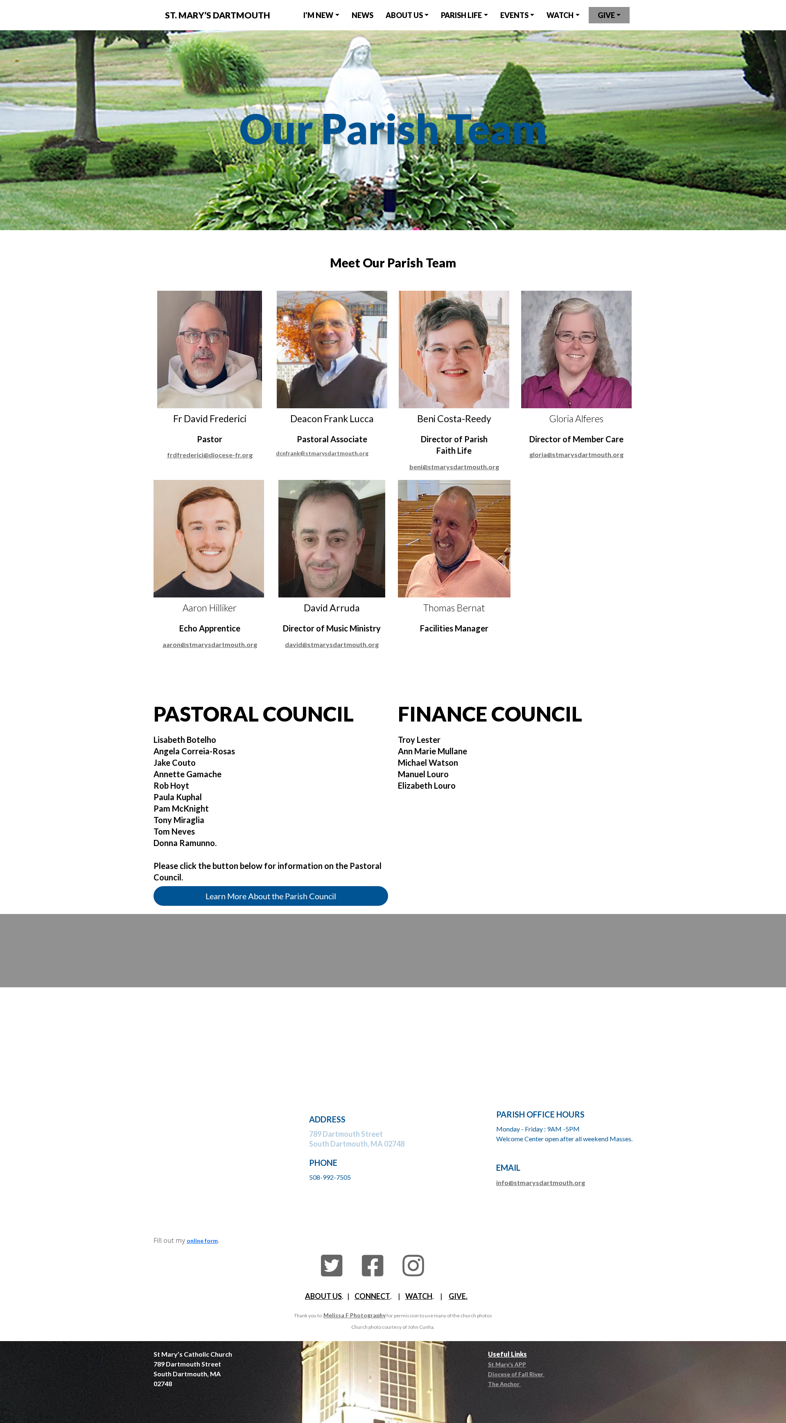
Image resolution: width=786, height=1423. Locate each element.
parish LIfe (461, 15)
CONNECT (372, 1296)
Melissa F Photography (354, 1315)
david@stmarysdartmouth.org (332, 644)
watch (560, 15)
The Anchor (504, 1383)
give (606, 15)
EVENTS (514, 15)
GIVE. (458, 1296)
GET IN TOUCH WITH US (393, 941)
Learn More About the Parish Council (271, 896)
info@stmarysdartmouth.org (540, 1182)
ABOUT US (323, 1296)
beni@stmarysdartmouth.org (454, 467)
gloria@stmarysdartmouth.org (576, 454)
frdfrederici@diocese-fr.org (210, 455)
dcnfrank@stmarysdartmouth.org (322, 453)
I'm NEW (318, 15)
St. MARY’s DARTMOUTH (217, 15)
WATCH (418, 1296)
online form (202, 1240)
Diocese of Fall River (516, 1374)
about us (404, 15)
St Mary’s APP (507, 1364)
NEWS (362, 15)
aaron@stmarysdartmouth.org (210, 644)
